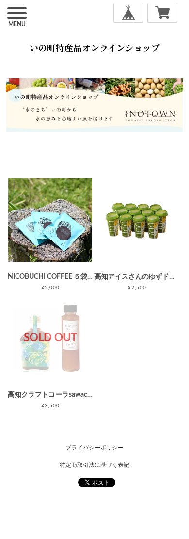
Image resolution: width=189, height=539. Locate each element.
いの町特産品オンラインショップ (95, 47)
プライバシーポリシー (94, 447)
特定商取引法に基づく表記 (94, 465)
